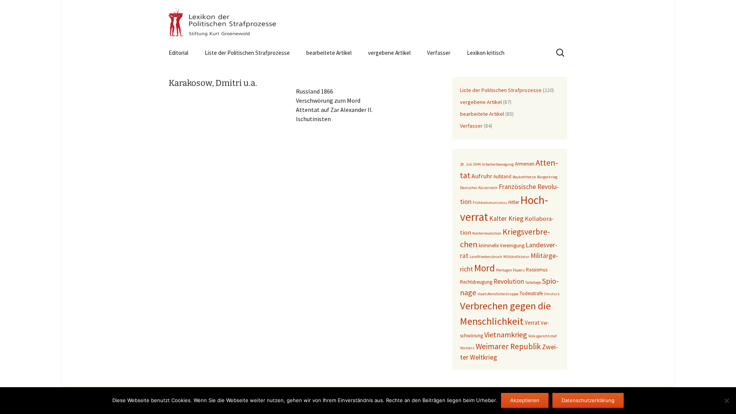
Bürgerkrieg (547, 176)
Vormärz (467, 347)
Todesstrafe (531, 293)
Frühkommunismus (490, 202)
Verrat (532, 322)
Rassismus (536, 269)
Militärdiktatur (516, 256)
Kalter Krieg (506, 218)
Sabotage (533, 282)
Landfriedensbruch (486, 256)
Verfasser (438, 52)
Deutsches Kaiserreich (479, 187)
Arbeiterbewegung (498, 164)
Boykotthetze (524, 176)
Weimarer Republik (508, 346)
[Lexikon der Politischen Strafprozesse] (368, 22)
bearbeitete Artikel (329, 52)
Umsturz (552, 293)
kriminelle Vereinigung (501, 245)
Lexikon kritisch (485, 52)
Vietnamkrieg (505, 334)
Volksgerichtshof (542, 336)
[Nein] (726, 400)
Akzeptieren (524, 400)
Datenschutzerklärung (588, 400)
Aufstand (502, 176)
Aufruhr (482, 176)
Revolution (508, 281)
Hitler (513, 202)
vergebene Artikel (389, 52)
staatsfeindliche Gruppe (497, 293)
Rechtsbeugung (476, 282)
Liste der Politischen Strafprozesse (247, 52)
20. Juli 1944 (470, 164)
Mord (484, 268)
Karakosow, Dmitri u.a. (213, 83)
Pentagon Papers (510, 270)
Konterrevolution (486, 233)
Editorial (178, 52)
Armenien (524, 164)
